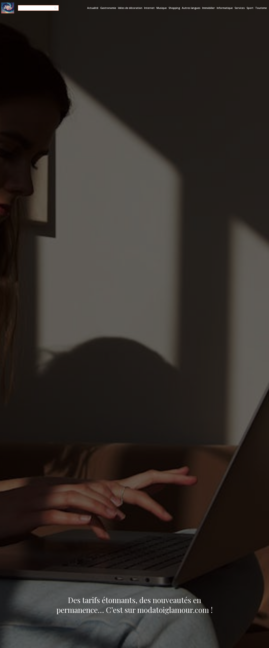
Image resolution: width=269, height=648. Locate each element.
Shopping (174, 8)
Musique (161, 8)
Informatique (225, 8)
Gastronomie (108, 8)
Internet (149, 8)
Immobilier (208, 8)
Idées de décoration (130, 8)
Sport (250, 8)
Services (240, 8)
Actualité (92, 8)
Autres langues (191, 8)
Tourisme (261, 8)
